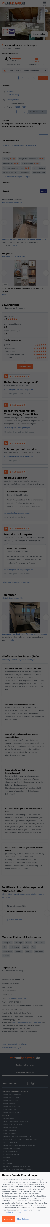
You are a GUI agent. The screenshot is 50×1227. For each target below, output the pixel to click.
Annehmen (8, 1219)
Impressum (24, 1210)
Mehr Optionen (23, 1219)
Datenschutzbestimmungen (13, 1212)
